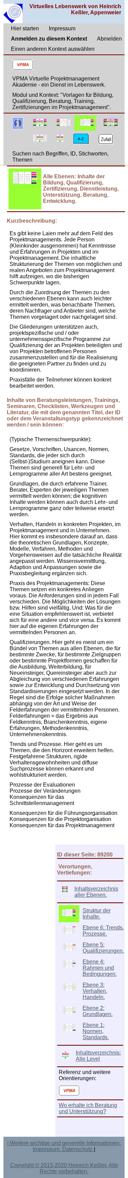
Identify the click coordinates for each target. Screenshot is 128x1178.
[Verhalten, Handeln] (69, 990)
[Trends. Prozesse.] (69, 933)
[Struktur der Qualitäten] (63, 123)
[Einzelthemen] (60, 139)
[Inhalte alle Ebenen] (65, 891)
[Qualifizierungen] (69, 950)
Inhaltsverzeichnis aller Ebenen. (96, 892)
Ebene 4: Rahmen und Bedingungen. (100, 968)
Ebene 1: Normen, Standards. (96, 1031)
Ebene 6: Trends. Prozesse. (103, 931)
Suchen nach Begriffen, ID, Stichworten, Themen (60, 157)
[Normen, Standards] (69, 1030)
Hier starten (25, 28)
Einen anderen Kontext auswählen (53, 49)
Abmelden (109, 39)
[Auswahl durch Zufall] (106, 140)
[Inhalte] (69, 916)
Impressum (62, 28)
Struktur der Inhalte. (97, 914)
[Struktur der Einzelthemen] (40, 139)
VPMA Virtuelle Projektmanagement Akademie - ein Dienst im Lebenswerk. (58, 82)
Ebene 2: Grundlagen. (98, 1011)
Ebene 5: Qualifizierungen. (103, 948)
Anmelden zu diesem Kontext (49, 39)
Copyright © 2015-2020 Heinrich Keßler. (59, 1165)
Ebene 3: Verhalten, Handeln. (95, 991)
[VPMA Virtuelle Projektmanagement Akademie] (22, 65)
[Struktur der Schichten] (110, 123)
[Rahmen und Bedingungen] (69, 967)
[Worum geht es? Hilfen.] (17, 124)
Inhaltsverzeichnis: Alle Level (98, 1056)
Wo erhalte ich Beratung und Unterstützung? (88, 1108)
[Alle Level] (40, 123)
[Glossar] (81, 139)
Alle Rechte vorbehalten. (79, 1168)
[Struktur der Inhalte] (87, 123)
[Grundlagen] (69, 1013)
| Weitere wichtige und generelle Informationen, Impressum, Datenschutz (64, 1146)
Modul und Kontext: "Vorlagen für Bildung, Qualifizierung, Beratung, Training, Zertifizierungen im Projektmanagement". (62, 101)
